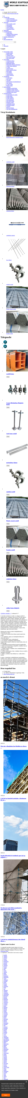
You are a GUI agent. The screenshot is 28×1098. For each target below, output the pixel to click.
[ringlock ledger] (17, 460)
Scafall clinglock (10, 98)
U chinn (8, 67)
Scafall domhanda (10, 18)
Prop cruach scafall (10, 57)
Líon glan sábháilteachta (11, 109)
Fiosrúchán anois (4, 951)
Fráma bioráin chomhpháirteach (13, 81)
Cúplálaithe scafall (10, 104)
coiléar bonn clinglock (12, 608)
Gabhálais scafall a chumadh (12, 91)
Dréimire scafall (9, 102)
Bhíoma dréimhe (10, 108)
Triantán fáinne (9, 68)
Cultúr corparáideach (11, 21)
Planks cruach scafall (11, 309)
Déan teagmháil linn (8, 39)
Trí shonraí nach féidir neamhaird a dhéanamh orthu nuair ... (11, 908)
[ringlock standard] (17, 576)
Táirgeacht (5, 22)
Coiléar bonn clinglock (11, 66)
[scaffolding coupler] (17, 489)
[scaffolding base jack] (17, 430)
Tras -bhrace (9, 83)
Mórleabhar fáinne (10, 63)
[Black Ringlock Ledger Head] (17, 400)
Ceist (8, 376)
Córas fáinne (9, 25)
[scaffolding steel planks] (17, 518)
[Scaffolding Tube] (17, 547)
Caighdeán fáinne (10, 60)
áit (4, 16)
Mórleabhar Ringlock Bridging (13, 64)
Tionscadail (6, 30)
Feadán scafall (9, 53)
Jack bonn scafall (10, 58)
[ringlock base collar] (17, 605)
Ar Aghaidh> (7, 613)
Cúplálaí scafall (9, 55)
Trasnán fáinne (9, 74)
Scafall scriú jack (10, 62)
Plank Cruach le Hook (11, 70)
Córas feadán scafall (10, 23)
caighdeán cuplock (10, 235)
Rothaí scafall (9, 85)
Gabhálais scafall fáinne (11, 88)
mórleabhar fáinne (11, 462)
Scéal (4, 38)
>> (10, 613)
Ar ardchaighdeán (7, 31)
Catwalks (8, 80)
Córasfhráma (9, 26)
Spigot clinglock (10, 75)
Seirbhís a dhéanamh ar (8, 37)
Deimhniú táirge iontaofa (12, 34)
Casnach (8, 106)
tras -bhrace (9, 260)
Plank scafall (9, 54)
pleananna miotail (10, 186)
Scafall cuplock (9, 97)
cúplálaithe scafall (10, 162)
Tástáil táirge (9, 33)
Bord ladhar (9, 71)
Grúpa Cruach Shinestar (11, 20)
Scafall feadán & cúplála (11, 94)
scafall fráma (10, 374)
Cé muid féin (6, 17)
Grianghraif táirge (10, 29)
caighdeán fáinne (10, 211)
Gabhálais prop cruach (11, 92)
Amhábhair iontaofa (10, 35)
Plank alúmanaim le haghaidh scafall (14, 137)
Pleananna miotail (10, 105)
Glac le (5, 1095)
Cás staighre (9, 72)
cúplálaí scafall (9, 284)
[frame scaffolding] (17, 371)
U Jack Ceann (9, 84)
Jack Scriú (8, 79)
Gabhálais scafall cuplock (12, 89)
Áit (4, 44)
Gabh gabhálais (9, 27)
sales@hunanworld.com (12, 13)
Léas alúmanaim (10, 100)
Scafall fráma (9, 77)
